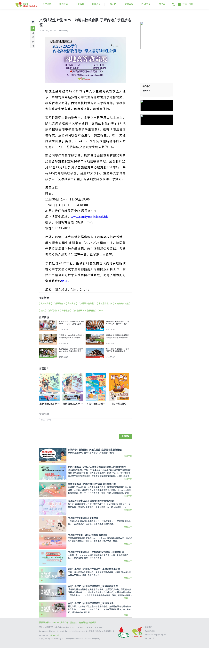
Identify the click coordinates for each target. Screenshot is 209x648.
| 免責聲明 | (83, 622)
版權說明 (74, 622)
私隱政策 (92, 622)
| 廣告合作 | (64, 622)
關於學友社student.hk (49, 622)
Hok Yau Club (54, 635)
